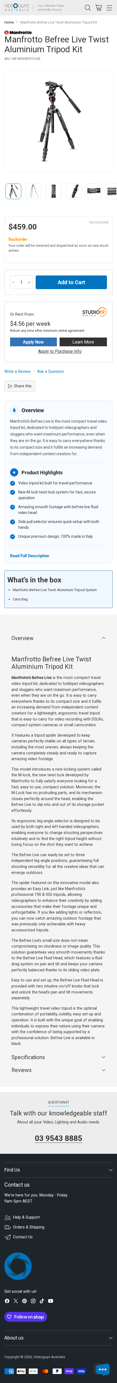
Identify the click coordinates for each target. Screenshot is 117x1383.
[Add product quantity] (29, 282)
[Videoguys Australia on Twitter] (16, 1302)
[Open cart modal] (98, 7)
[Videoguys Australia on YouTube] (50, 1302)
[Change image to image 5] (94, 191)
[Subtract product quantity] (13, 282)
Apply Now (33, 342)
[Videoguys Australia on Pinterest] (24, 1302)
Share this (23, 386)
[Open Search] (87, 7)
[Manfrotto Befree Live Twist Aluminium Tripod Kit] (58, 121)
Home (9, 22)
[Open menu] (109, 7)
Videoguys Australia (49, 1357)
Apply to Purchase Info (60, 351)
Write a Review (17, 371)
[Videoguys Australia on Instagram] (33, 1302)
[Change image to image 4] (74, 191)
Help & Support (26, 1217)
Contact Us (23, 1237)
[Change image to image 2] (33, 191)
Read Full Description (29, 555)
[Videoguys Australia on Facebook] (7, 1302)
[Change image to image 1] (13, 191)
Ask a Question (50, 371)
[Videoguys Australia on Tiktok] (42, 1302)
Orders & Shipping (28, 1227)
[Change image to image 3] (53, 191)
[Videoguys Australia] (35, 7)
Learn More (83, 342)
